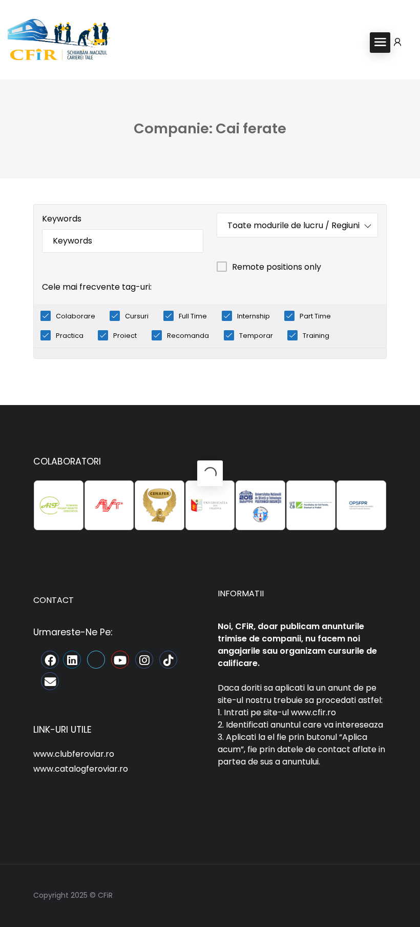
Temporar (256, 335)
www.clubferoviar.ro (73, 754)
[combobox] (297, 225)
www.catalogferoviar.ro (80, 769)
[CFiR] (59, 42)
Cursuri (137, 316)
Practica (69, 335)
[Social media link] (378, 894)
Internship (253, 316)
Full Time (193, 316)
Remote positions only (276, 267)
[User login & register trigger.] (397, 42)
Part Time (315, 316)
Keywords (61, 219)
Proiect (125, 335)
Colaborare (75, 316)
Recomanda (188, 335)
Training (316, 335)
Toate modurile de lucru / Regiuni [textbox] (293, 225)
